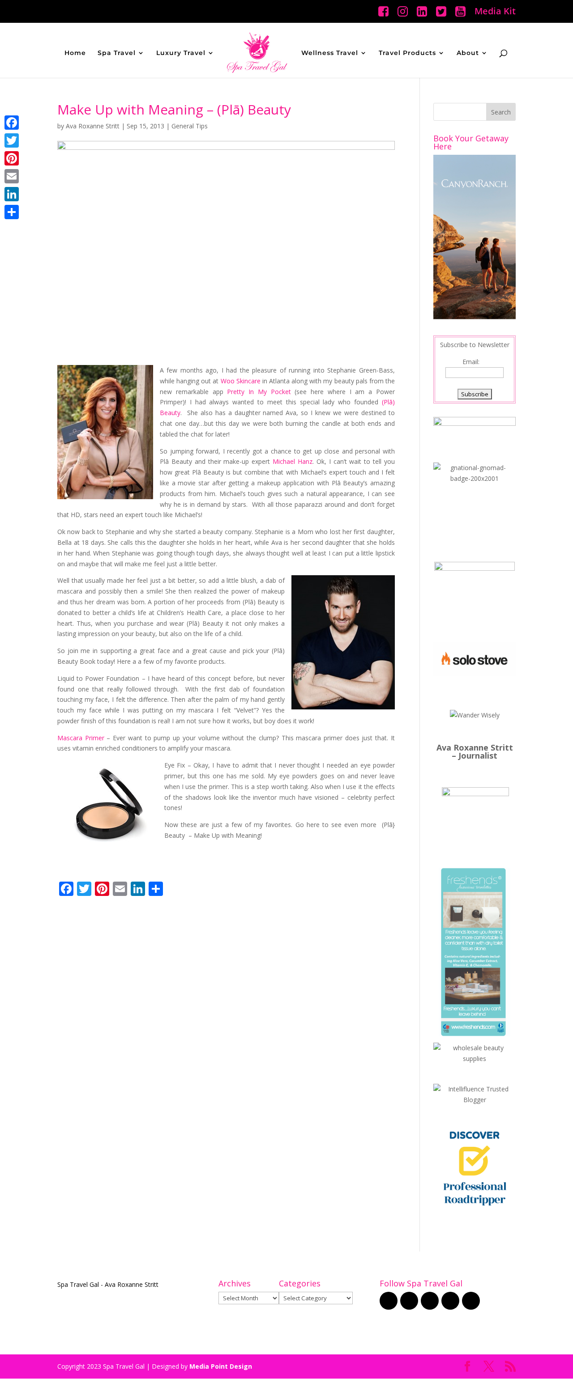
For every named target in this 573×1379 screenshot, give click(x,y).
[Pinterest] (12, 158)
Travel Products (407, 53)
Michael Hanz (292, 461)
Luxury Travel (180, 53)
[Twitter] (12, 140)
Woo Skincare (241, 381)
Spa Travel (117, 53)
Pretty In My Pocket (259, 391)
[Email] (12, 176)
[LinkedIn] (12, 194)
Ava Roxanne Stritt (93, 126)
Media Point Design (220, 1366)
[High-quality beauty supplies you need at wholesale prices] (474, 1058)
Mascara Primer (80, 738)
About (468, 53)
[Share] (12, 212)
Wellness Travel (329, 53)
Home (75, 53)
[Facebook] (12, 123)
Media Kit (495, 12)
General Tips (189, 126)
